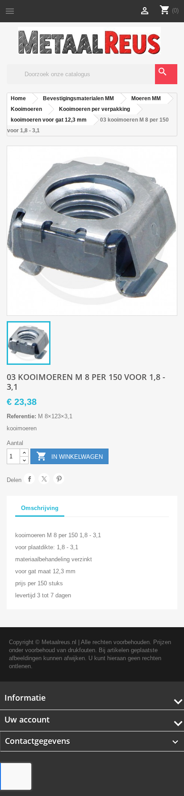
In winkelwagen (69, 456)
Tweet (44, 478)
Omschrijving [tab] (40, 508)
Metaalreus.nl (59, 642)
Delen (29, 478)
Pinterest (58, 478)
